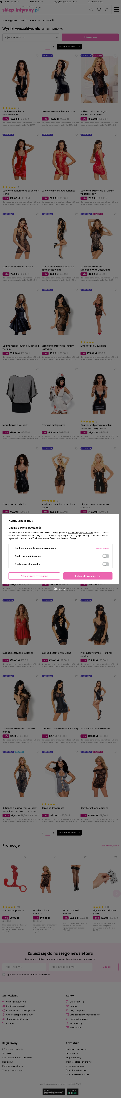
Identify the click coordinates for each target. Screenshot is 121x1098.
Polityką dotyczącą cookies (80, 532)
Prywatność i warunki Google (63, 538)
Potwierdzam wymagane (34, 575)
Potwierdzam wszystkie (88, 575)
